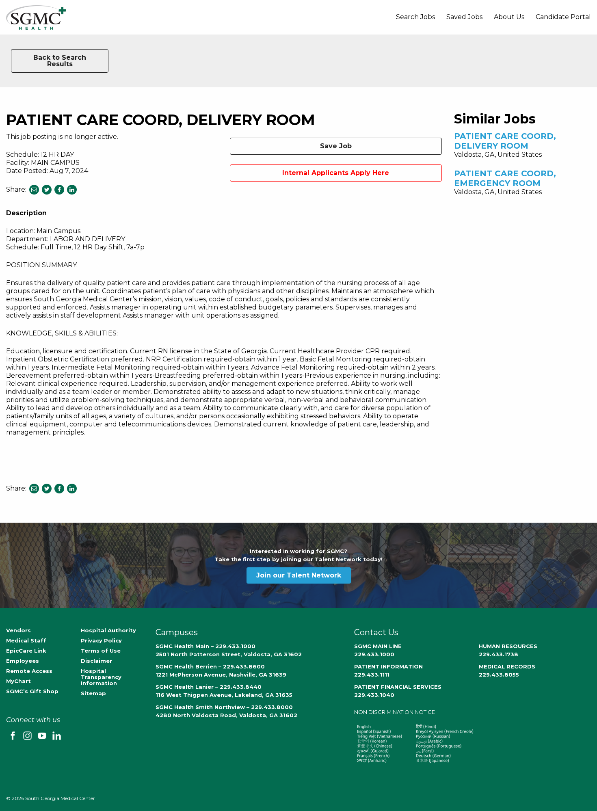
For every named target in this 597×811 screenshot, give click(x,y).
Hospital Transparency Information (101, 677)
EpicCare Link (26, 650)
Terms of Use (101, 650)
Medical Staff (26, 640)
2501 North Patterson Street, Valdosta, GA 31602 (229, 654)
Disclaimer (96, 660)
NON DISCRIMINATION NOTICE (394, 712)
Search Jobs (415, 17)
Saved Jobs (464, 17)
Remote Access (29, 671)
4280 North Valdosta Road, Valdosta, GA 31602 (226, 715)
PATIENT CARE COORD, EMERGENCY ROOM (505, 178)
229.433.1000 (374, 654)
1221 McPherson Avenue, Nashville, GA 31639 (221, 674)
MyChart (18, 681)
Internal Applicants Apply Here (335, 173)
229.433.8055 (499, 674)
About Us (509, 17)
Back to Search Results (59, 61)
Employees (22, 660)
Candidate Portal (563, 17)
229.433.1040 (374, 695)
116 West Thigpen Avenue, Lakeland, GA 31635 (224, 695)
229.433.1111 (371, 674)
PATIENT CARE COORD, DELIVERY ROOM (505, 141)
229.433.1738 (498, 654)
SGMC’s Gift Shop (32, 691)
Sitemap (93, 693)
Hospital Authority (108, 630)
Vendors (18, 630)
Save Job (336, 146)
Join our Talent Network (298, 575)
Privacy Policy (101, 640)
